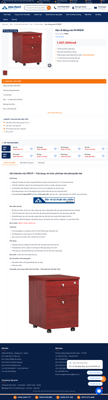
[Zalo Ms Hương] (79, 155)
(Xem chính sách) (88, 55)
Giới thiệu (7, 14)
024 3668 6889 (63, 7)
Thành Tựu (38, 14)
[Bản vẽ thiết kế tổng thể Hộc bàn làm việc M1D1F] (54, 200)
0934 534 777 (18, 149)
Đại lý (6, 19)
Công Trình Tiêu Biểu (22, 14)
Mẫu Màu (88, 14)
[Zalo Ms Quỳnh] (31, 155)
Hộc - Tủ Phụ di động (36, 24)
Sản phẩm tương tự (27, 163)
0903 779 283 (42, 156)
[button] (6, 148)
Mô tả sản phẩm (9, 163)
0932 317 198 (65, 149)
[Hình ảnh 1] (5, 73)
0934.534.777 (24, 397)
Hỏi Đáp (98, 14)
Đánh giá (41, 163)
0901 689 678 (18, 156)
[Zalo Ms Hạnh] (103, 155)
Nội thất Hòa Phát (32, 269)
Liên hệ (14, 19)
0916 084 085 (89, 156)
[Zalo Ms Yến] (103, 148)
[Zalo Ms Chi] (31, 148)
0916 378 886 (42, 149)
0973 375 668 (90, 149)
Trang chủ (5, 24)
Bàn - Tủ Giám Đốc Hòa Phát (19, 24)
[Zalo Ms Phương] (79, 148)
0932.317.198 (67, 397)
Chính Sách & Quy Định (54, 14)
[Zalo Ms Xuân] (55, 148)
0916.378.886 (45, 397)
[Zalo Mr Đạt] (55, 155)
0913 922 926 (66, 156)
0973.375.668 (87, 397)
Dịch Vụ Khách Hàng (73, 14)
